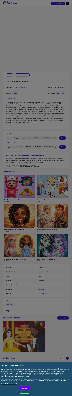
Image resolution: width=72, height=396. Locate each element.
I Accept (24, 388)
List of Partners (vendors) (9, 383)
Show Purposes (24, 393)
